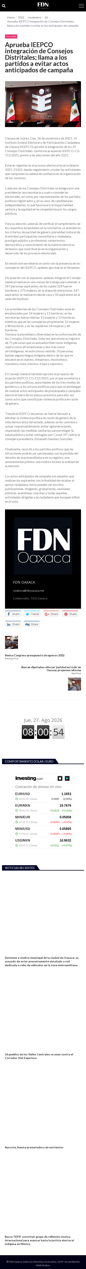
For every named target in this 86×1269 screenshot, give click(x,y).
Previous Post (11, 659)
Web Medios (43, 1265)
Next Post (76, 673)
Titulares (11, 36)
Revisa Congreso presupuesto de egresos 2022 (34, 655)
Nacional (10, 1142)
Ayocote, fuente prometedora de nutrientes (34, 1147)
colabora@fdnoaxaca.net (28, 590)
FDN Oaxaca (24, 582)
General (10, 1049)
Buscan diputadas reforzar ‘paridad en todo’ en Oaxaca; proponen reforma (51, 669)
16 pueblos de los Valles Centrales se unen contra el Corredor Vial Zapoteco (39, 1056)
